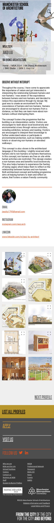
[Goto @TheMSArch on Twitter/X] (21, 453)
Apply (6, 425)
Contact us (7, 475)
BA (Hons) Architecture (36, 65)
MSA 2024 (16, 65)
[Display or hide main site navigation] (49, 5)
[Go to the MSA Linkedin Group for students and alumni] (26, 453)
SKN (21, 68)
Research (31, 469)
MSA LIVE (31, 472)
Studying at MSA (9, 478)
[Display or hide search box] (49, 12)
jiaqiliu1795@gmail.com (13, 211)
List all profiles (13, 411)
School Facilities (9, 469)
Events (30, 478)
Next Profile (43, 397)
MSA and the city (9, 466)
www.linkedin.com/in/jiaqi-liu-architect (20, 236)
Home (5, 65)
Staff (4, 480)
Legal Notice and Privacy (40, 506)
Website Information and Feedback (36, 503)
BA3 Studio (10, 68)
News (29, 475)
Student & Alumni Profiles (12, 483)
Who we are (7, 464)
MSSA (29, 464)
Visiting (6, 472)
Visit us (8, 439)
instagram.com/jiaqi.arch (13, 224)
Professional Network (35, 466)
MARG (29, 480)
